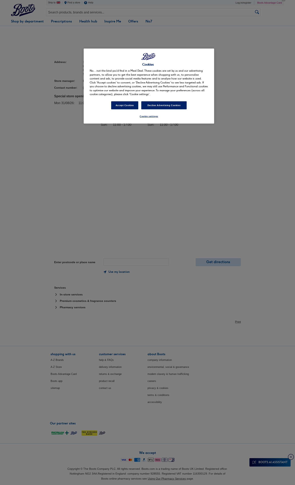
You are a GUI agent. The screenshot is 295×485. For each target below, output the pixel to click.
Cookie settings (149, 116)
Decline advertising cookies (164, 105)
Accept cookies (125, 105)
